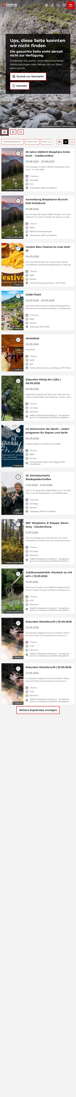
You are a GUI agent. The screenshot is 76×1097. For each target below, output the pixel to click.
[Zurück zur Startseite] (9, 5)
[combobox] (21, 131)
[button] (13, 131)
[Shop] (71, 5)
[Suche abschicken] (21, 131)
